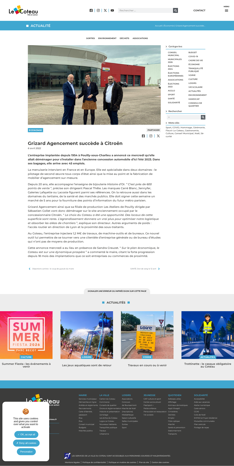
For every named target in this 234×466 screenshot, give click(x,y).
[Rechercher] (175, 10)
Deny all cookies (27, 443)
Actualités (194, 91)
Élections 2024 (173, 67)
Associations (140, 38)
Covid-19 (193, 56)
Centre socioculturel (152, 402)
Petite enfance (150, 408)
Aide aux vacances (202, 402)
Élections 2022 (173, 85)
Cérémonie (199, 127)
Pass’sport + (148, 405)
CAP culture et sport (152, 399)
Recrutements (85, 408)
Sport (171, 94)
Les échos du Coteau (108, 418)
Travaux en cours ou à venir (147, 365)
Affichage (172, 402)
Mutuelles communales (204, 421)
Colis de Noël (200, 415)
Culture (193, 79)
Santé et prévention (176, 427)
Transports (172, 434)
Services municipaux (88, 399)
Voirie (191, 75)
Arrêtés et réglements (88, 405)
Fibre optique (174, 421)
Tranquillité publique (195, 69)
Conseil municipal (173, 53)
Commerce (104, 402)
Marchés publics (86, 431)
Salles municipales (130, 421)
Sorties (90, 38)
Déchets (124, 38)
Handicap (194, 99)
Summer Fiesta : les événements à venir (26, 365)
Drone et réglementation (110, 408)
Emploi (171, 418)
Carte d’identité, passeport (85, 413)
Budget (192, 52)
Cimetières (173, 411)
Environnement (107, 38)
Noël (197, 133)
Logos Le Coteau (106, 421)
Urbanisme (104, 434)
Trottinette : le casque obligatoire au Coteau (207, 365)
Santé (171, 98)
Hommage (186, 127)
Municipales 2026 (175, 60)
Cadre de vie (195, 60)
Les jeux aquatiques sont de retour (86, 365)
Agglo (171, 90)
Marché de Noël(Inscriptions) (129, 410)
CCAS (196, 411)
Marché (171, 424)
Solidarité (174, 102)
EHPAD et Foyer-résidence (205, 418)
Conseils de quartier (195, 104)
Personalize (26, 451)
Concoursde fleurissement (129, 403)
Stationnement (174, 431)
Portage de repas (201, 427)
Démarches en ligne (87, 402)
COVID (175, 127)
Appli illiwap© (174, 408)
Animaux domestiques (178, 405)
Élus (80, 418)
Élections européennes (175, 74)
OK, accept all (27, 434)
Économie (169, 26)
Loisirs (192, 83)
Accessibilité (199, 399)
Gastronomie (192, 130)
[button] (226, 10)
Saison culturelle (129, 418)
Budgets (82, 427)
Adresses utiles (174, 399)
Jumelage (103, 415)
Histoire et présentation (109, 411)
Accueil (158, 26)
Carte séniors (199, 408)
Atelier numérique (202, 405)
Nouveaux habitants (108, 424)
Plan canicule (200, 424)
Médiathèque (128, 415)
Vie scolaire (195, 87)
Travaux (102, 431)
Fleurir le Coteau (175, 130)
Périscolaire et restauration (155, 411)
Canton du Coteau (107, 399)
